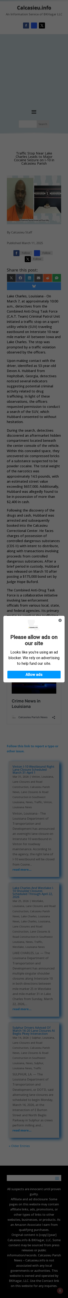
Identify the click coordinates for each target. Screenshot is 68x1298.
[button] (34, 674)
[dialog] (34, 649)
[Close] (60, 620)
